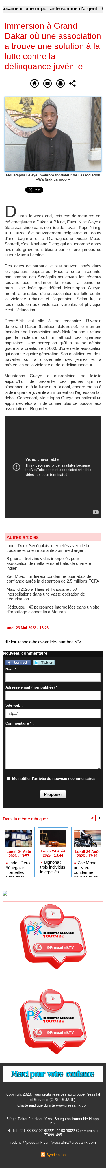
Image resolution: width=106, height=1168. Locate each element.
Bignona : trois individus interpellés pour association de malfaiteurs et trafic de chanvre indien (49, 563)
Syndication (56, 1155)
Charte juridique (30, 1105)
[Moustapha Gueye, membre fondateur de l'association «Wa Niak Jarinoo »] (53, 99)
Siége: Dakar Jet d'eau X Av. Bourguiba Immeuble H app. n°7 (53, 1121)
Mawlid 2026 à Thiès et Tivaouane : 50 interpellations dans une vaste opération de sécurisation (46, 594)
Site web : (14, 705)
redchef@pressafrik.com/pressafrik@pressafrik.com (53, 1142)
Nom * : (11, 669)
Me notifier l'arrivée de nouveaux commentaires (53, 778)
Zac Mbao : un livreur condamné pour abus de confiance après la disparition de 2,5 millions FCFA (53, 578)
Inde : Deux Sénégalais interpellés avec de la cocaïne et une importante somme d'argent (48, 548)
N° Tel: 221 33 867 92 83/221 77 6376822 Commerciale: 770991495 (53, 1133)
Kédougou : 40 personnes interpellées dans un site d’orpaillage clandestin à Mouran (53, 609)
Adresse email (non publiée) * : (32, 687)
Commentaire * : (19, 723)
